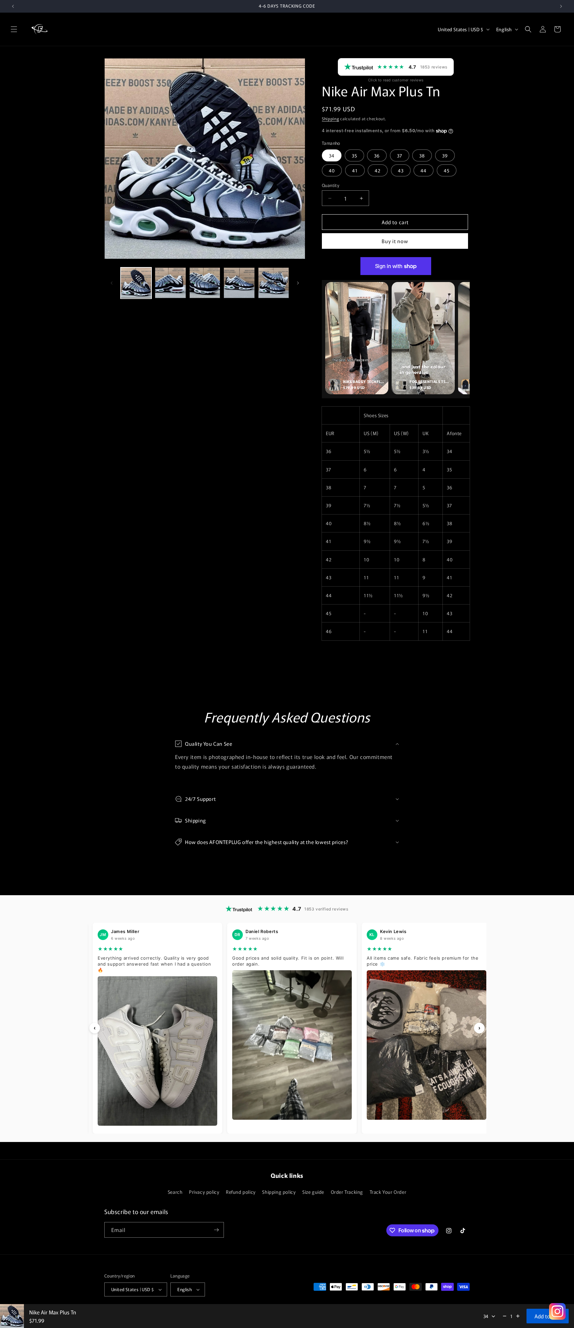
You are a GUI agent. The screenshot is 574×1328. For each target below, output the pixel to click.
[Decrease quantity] (504, 1316)
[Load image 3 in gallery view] (204, 282)
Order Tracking (347, 1191)
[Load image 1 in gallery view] (136, 282)
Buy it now (395, 240)
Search (175, 1191)
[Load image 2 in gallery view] (170, 282)
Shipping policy (279, 1191)
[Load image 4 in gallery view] (239, 282)
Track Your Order (388, 1191)
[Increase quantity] (518, 1316)
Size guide (313, 1191)
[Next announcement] (561, 6)
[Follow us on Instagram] (557, 1311)
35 (354, 155)
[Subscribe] (216, 1230)
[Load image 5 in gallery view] (273, 282)
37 (399, 155)
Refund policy (241, 1191)
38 (422, 155)
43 (401, 170)
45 (446, 170)
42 (378, 170)
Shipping (330, 118)
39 (445, 155)
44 (424, 170)
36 (377, 155)
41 (355, 170)
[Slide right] (298, 283)
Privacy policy (204, 1191)
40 (332, 170)
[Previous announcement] (13, 6)
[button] (14, 29)
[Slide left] (111, 283)
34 (332, 155)
